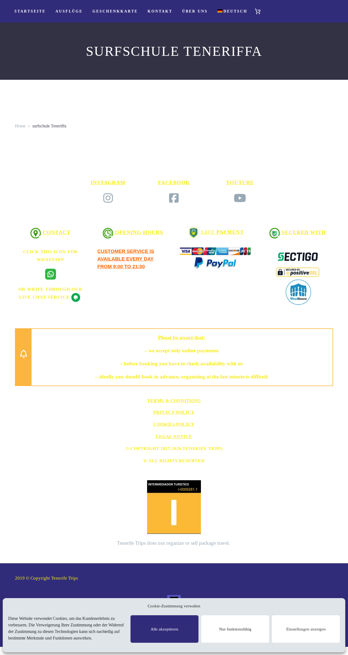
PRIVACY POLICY (173, 412)
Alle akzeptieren (164, 629)
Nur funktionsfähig (235, 629)
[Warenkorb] (260, 11)
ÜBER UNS (195, 11)
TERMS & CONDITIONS (174, 400)
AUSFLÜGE (69, 11)
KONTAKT (160, 11)
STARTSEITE (30, 11)
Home (20, 126)
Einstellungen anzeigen (306, 629)
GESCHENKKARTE (115, 11)
